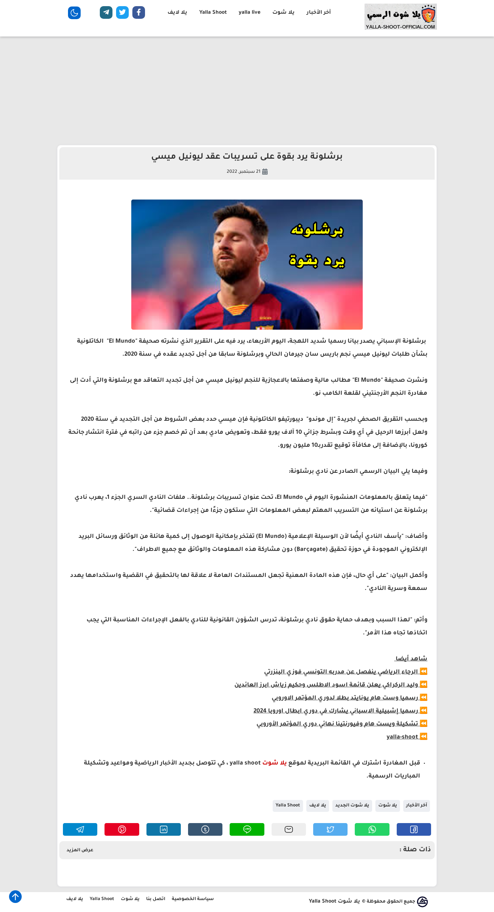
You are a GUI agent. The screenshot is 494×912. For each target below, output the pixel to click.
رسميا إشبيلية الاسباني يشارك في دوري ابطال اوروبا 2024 (336, 711)
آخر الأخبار (319, 13)
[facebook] (138, 14)
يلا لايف (177, 13)
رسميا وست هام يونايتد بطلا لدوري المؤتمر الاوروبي (345, 698)
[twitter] (122, 14)
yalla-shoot (402, 737)
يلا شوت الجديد (352, 805)
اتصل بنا (155, 899)
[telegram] (106, 14)
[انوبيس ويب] (422, 901)
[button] (414, 829)
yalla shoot (245, 763)
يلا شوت (283, 13)
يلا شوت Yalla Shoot (334, 902)
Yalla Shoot (213, 13)
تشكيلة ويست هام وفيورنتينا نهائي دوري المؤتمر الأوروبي (337, 724)
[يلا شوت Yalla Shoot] (401, 28)
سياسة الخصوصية (193, 899)
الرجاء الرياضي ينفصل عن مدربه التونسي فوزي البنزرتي (341, 672)
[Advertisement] (247, 90)
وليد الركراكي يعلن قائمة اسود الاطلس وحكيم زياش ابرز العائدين (326, 685)
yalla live (249, 13)
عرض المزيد (80, 850)
